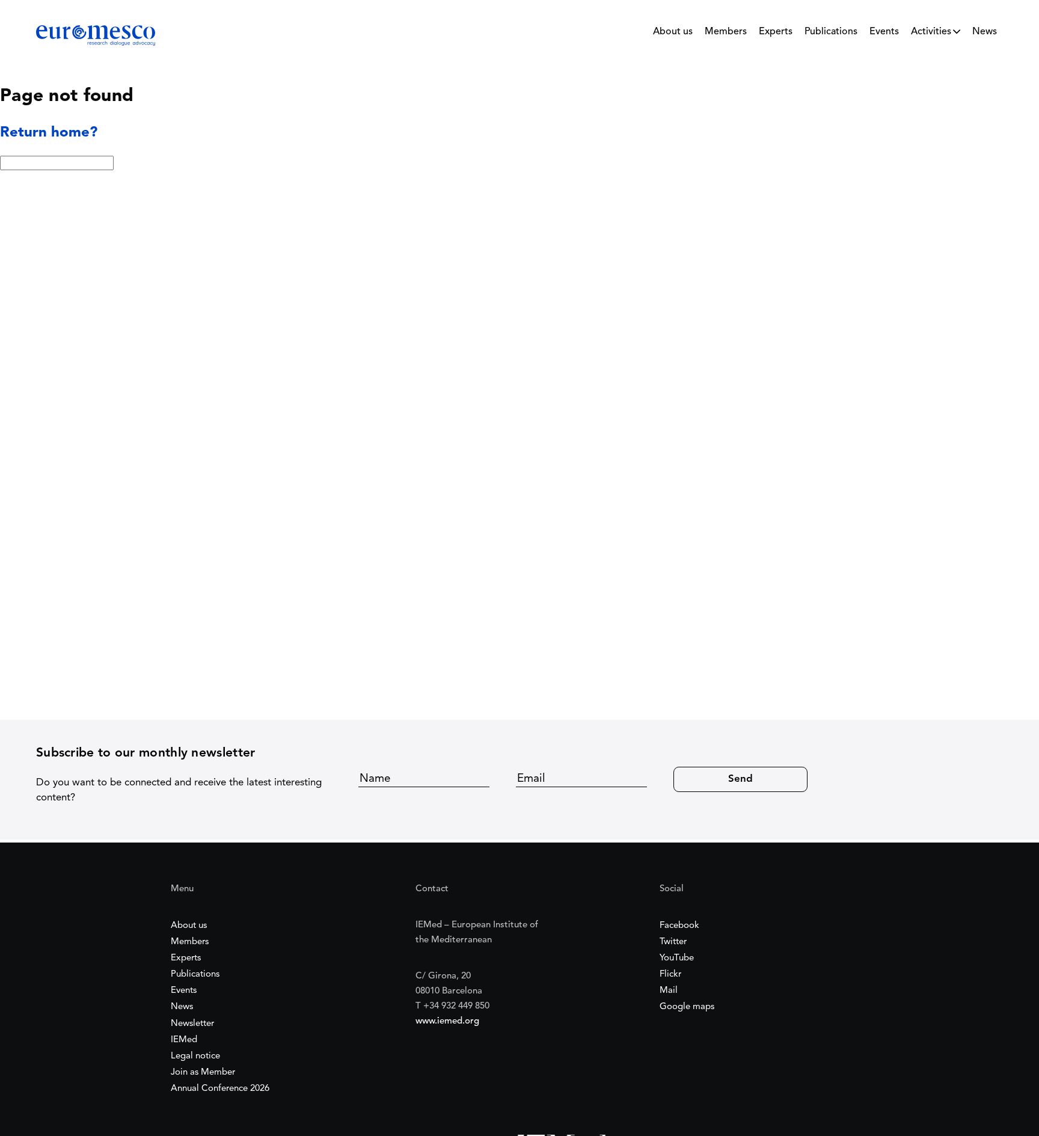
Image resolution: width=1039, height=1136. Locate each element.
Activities (931, 32)
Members (726, 32)
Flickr (670, 974)
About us (673, 32)
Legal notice (195, 1056)
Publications (831, 32)
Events (884, 32)
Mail (669, 990)
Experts (775, 32)
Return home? (48, 133)
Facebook (679, 925)
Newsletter (192, 1023)
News (984, 32)
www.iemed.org (447, 1021)
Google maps (687, 1007)
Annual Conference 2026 (220, 1088)
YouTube (677, 958)
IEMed (184, 1040)
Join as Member (203, 1072)
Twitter (673, 942)
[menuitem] (673, 35)
